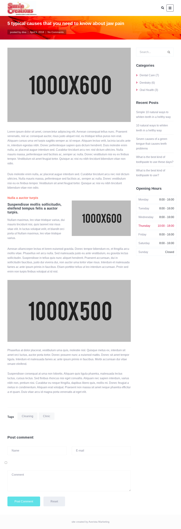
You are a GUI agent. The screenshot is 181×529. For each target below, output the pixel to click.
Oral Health (147, 89)
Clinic (46, 416)
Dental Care (147, 75)
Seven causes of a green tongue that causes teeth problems (151, 143)
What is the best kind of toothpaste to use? (150, 173)
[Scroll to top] (173, 521)
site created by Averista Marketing (90, 521)
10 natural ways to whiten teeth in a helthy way (152, 128)
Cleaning (27, 416)
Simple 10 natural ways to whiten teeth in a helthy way (153, 114)
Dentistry (145, 82)
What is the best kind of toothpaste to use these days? (154, 159)
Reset (54, 501)
